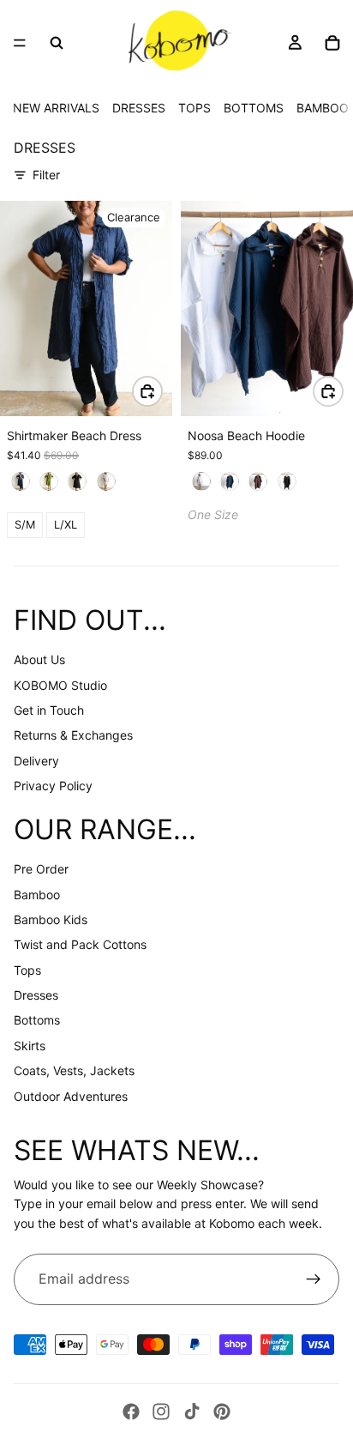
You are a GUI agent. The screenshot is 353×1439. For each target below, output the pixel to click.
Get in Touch (49, 710)
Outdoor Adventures (71, 1096)
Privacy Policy (53, 785)
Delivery (36, 760)
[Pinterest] (222, 1411)
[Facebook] (131, 1411)
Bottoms (37, 1020)
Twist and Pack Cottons (80, 944)
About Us (39, 659)
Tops (27, 970)
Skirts (29, 1045)
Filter (46, 174)
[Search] (56, 43)
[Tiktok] (192, 1411)
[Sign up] (314, 1279)
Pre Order (41, 869)
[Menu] (19, 43)
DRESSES (138, 107)
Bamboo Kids (50, 919)
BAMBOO (322, 107)
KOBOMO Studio (60, 685)
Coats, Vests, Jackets (74, 1070)
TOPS (194, 107)
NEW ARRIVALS (56, 107)
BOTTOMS (254, 107)
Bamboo (37, 894)
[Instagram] (161, 1411)
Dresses (36, 995)
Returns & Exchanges (73, 735)
